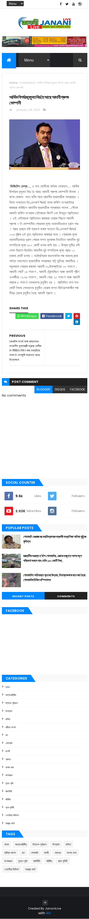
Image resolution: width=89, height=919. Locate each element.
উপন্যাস (8, 711)
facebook (77, 389)
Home (13, 83)
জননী (7, 751)
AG (48, 913)
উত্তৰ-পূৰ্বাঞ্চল (11, 703)
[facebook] (60, 4)
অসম (7, 687)
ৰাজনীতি (8, 791)
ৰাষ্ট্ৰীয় (8, 799)
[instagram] (80, 4)
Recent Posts (23, 596)
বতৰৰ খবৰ (9, 767)
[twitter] (67, 4)
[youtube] (73, 4)
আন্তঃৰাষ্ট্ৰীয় (10, 695)
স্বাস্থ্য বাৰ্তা (9, 823)
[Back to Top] (45, 902)
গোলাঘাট (8, 743)
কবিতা (7, 719)
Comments (66, 596)
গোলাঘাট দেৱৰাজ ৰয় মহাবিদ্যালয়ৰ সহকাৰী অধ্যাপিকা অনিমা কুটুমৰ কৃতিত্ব (54, 539)
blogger (43, 389)
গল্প (6, 735)
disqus (60, 389)
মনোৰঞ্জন (9, 775)
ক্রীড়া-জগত (10, 727)
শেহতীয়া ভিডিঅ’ (12, 815)
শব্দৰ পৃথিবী (9, 807)
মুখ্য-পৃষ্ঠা (9, 783)
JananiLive (53, 908)
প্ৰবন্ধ (8, 759)
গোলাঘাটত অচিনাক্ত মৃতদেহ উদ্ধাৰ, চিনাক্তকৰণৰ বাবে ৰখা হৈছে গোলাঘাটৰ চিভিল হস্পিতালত (54, 577)
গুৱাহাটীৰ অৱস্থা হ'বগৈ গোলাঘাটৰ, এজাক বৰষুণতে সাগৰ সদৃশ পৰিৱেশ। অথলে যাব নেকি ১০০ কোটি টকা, (52, 558)
